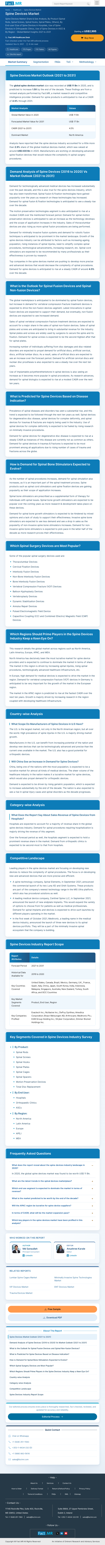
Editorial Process (51, 1416)
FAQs (57, 62)
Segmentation (41, 62)
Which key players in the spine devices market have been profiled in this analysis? (47, 1221)
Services (50, 1483)
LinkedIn (29, 1255)
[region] (52, 122)
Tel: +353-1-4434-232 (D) (68, 1517)
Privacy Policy (84, 1489)
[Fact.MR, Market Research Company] (13, 3)
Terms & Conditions (35, 1494)
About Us (33, 1483)
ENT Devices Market (64, 1287)
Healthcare (17, 10)
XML (66, 1494)
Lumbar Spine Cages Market (23, 1277)
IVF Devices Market (19, 1287)
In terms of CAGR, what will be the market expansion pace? (40, 1213)
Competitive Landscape (20, 1389)
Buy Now (89, 38)
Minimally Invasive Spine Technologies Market (73, 1279)
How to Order (16, 1489)
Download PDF (54, 1317)
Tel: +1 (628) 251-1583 (14, 1517)
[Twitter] (57, 1533)
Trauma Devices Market (21, 1293)
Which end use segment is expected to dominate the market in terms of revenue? (47, 1190)
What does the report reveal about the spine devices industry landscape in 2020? (48, 1166)
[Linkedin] (61, 1533)
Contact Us (67, 1483)
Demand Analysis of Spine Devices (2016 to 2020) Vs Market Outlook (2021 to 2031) (48, 1342)
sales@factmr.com (20, 1459)
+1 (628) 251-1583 (20, 1442)
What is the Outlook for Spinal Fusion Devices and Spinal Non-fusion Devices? (45, 1348)
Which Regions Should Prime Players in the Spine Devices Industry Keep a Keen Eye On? (49, 1371)
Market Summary (17, 62)
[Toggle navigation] (97, 2)
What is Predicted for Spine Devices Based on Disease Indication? (39, 1354)
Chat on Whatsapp (20, 1436)
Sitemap (77, 1494)
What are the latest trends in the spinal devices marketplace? (42, 1181)
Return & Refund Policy (61, 1489)
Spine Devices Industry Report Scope (26, 1394)
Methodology (86, 62)
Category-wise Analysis (20, 1383)
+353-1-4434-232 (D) (22, 1447)
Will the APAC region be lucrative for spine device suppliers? (41, 1205)
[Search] (88, 4)
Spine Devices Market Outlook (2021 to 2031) (30, 1337)
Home (7, 10)
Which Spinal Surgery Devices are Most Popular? (32, 1365)
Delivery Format (37, 1489)
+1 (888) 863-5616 (21, 1453)
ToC (68, 62)
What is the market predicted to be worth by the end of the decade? (45, 1198)
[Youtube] (65, 1533)
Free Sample (54, 1309)
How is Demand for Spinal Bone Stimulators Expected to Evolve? (38, 1360)
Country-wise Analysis (20, 1377)
